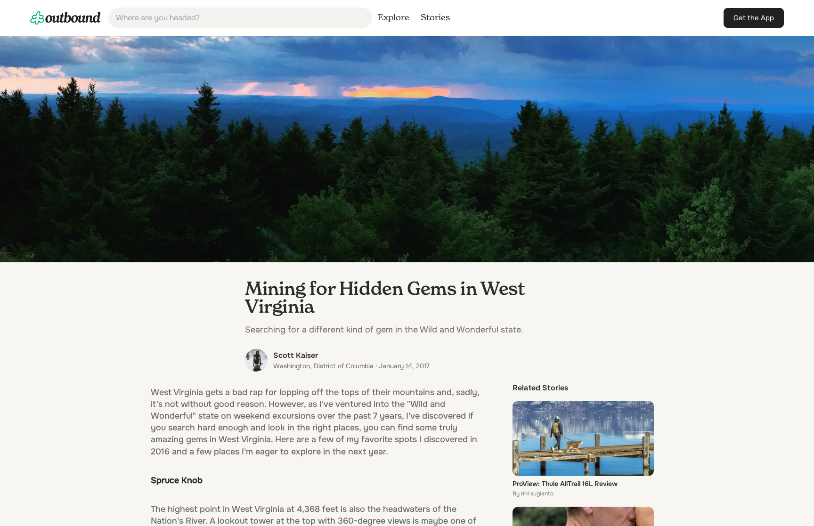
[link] (65, 18)
